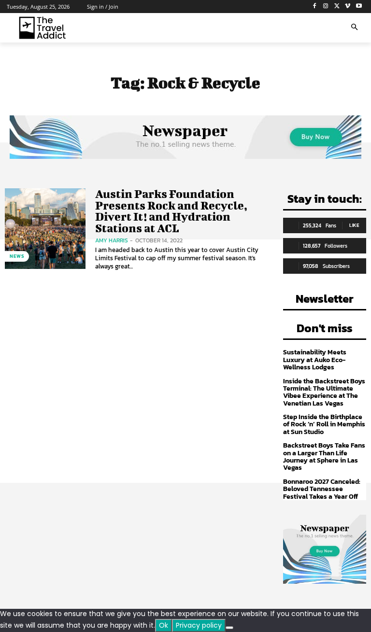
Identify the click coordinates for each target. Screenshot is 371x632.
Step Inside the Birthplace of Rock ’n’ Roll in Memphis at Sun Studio (324, 424)
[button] (354, 28)
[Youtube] (358, 6)
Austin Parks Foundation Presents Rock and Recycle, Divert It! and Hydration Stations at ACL (171, 210)
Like (354, 225)
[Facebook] (314, 6)
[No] (229, 627)
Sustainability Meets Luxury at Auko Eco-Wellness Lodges (314, 359)
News (17, 256)
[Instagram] (325, 6)
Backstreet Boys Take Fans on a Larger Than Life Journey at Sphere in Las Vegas (324, 456)
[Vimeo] (347, 6)
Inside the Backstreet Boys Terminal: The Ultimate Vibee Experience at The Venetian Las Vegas (324, 392)
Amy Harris (111, 240)
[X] (336, 6)
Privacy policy (199, 625)
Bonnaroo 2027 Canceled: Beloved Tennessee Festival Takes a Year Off (321, 489)
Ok (163, 625)
